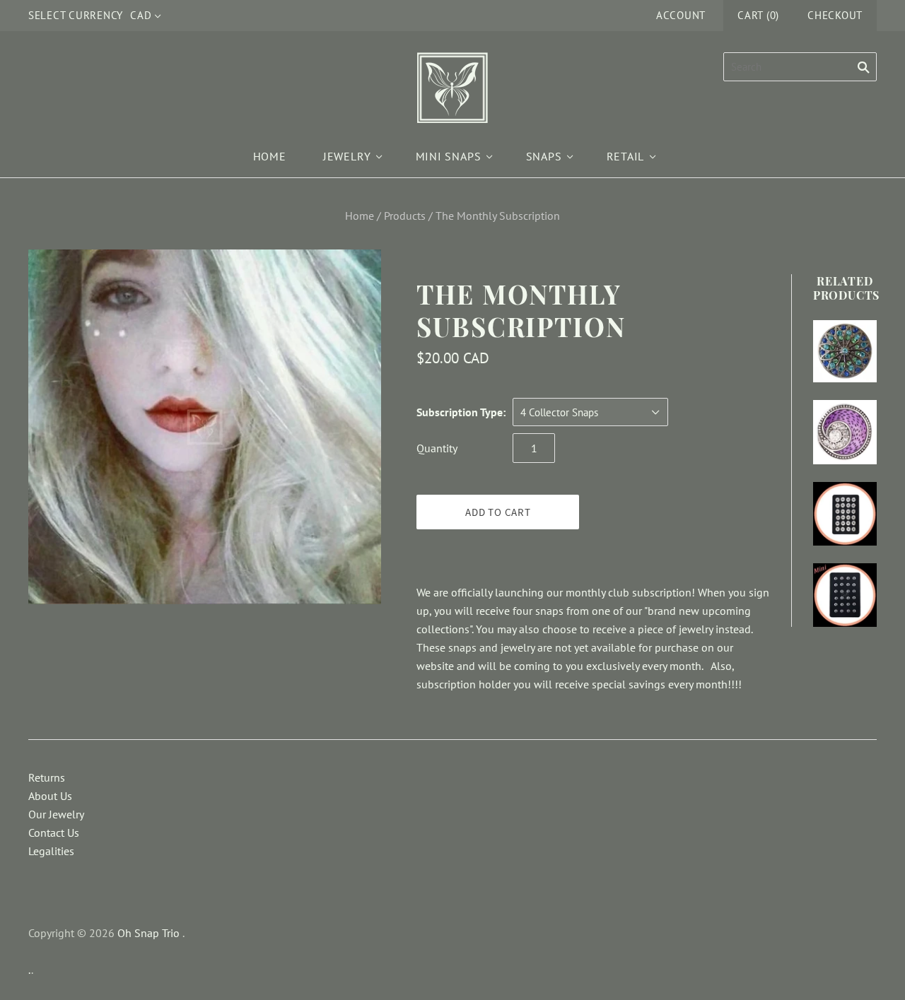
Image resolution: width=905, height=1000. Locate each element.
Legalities (51, 851)
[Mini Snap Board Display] (845, 595)
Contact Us (53, 832)
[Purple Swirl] (845, 432)
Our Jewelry (56, 814)
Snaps (544, 156)
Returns (46, 777)
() (758, 15)
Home (269, 156)
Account (681, 15)
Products (405, 215)
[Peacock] (845, 351)
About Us (50, 796)
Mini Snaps (448, 156)
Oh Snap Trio (148, 933)
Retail (626, 156)
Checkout (835, 15)
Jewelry (347, 156)
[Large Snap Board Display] (845, 514)
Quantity (436, 448)
